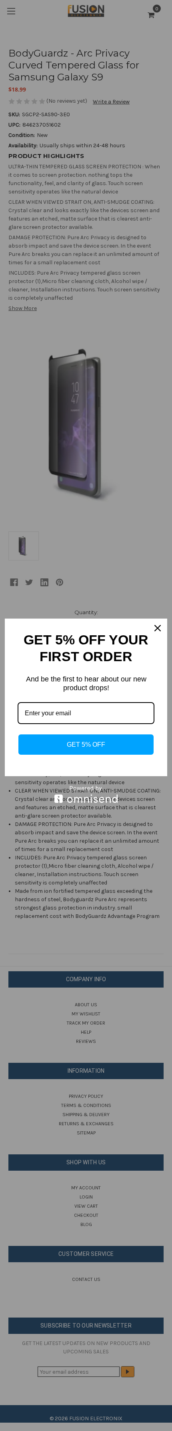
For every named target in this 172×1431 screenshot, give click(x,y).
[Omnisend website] (86, 794)
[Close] (157, 628)
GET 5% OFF (86, 744)
